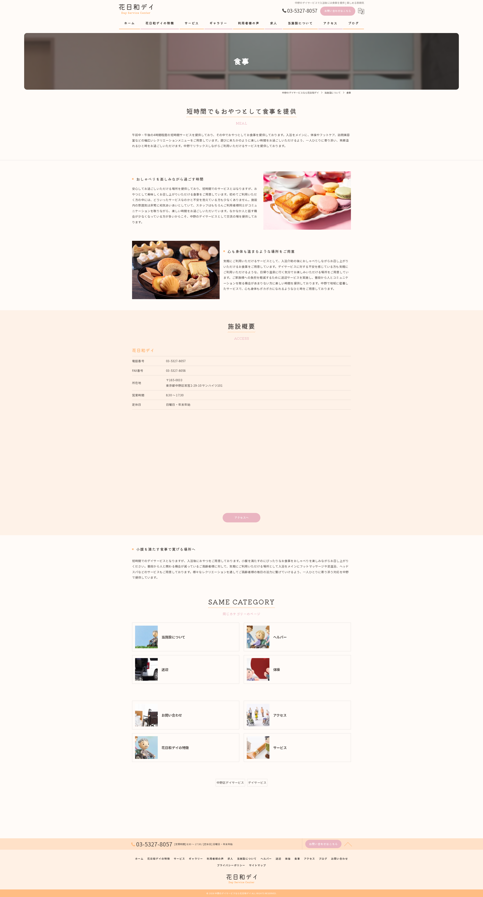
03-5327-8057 (176, 361)
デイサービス (257, 782)
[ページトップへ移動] (348, 844)
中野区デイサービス (230, 782)
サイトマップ (257, 865)
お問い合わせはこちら (337, 11)
